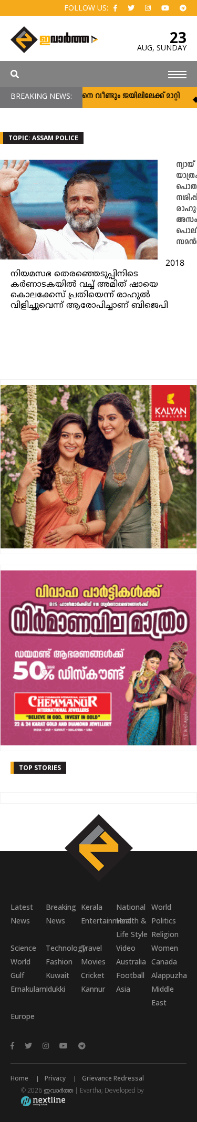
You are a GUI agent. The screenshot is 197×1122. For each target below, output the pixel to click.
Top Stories (40, 767)
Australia (131, 962)
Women (164, 948)
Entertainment (98, 921)
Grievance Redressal (113, 1078)
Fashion (59, 962)
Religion (165, 934)
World (161, 907)
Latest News (22, 914)
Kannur (93, 989)
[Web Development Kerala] (43, 1100)
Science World (23, 955)
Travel (91, 948)
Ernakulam (28, 989)
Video (126, 948)
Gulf (17, 975)
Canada (164, 962)
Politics (163, 921)
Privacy (55, 1078)
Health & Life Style (132, 927)
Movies (93, 962)
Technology (63, 948)
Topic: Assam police (43, 137)
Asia (123, 989)
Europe (23, 1016)
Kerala (91, 907)
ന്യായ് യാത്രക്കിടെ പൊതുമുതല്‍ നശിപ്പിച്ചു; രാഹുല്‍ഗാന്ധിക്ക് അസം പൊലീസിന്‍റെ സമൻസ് (186, 204)
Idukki (55, 989)
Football (130, 975)
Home (19, 1078)
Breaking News (61, 914)
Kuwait (57, 975)
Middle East (162, 995)
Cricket (93, 975)
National (131, 907)
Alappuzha (168, 975)
